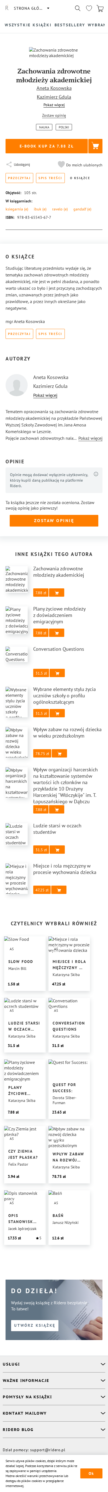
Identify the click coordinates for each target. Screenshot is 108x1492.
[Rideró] (7, 8)
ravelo (60, 209)
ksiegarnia (17, 209)
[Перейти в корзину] (100, 8)
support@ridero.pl (47, 1449)
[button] (79, 165)
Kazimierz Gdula (54, 97)
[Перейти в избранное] (89, 8)
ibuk (40, 209)
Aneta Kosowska (54, 88)
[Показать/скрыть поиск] (78, 8)
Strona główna (31, 8)
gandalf (82, 209)
